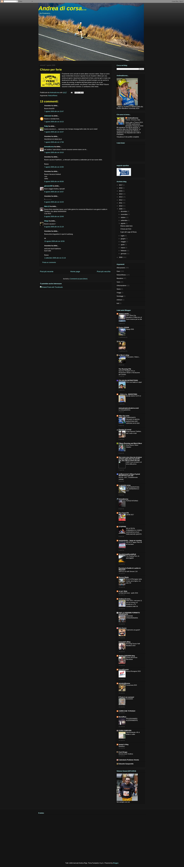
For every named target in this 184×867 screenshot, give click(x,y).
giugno (123, 239)
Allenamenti (121, 268)
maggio (123, 241)
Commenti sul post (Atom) (78, 279)
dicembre (124, 211)
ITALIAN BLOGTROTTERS (128, 380)
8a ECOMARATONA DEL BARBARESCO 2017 (132, 489)
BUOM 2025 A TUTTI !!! (133, 396)
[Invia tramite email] (75, 93)
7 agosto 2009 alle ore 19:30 (54, 167)
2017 (121, 185)
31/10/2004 (129, 699)
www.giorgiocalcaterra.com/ (129, 408)
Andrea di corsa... (62, 8)
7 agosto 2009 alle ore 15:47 (54, 111)
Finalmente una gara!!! (133, 630)
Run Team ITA (124, 513)
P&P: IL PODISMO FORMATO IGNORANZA (129, 613)
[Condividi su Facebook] (81, 93)
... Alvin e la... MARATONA (128, 394)
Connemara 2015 (131, 685)
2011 (121, 203)
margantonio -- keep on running (130, 540)
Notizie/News (52, 95)
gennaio (124, 253)
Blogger (115, 863)
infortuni (119, 300)
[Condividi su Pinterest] (83, 93)
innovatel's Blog (124, 642)
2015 (121, 191)
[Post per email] (71, 92)
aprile (123, 244)
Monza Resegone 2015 (133, 671)
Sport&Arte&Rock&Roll (127, 554)
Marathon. (122, 746)
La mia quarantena (124, 410)
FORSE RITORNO (132, 501)
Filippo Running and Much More (130, 443)
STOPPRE (122, 526)
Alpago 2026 (130, 329)
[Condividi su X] (79, 93)
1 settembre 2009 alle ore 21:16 (55, 258)
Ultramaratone (121, 285)
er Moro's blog (124, 355)
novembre (124, 214)
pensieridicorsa (124, 683)
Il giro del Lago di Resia (128, 232)
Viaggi (119, 292)
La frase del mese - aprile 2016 (128, 593)
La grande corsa (125, 485)
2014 (121, 194)
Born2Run (122, 717)
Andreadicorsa (132, 118)
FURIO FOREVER (125, 730)
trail (118, 303)
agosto (123, 223)
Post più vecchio (103, 271)
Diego (46, 221)
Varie (118, 282)
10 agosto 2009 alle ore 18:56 (54, 241)
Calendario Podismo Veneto (129, 760)
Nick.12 (47, 206)
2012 (121, 200)
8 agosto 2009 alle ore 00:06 (54, 181)
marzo (123, 247)
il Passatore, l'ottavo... (133, 357)
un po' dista (123, 591)
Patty (46, 126)
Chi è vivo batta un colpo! (134, 382)
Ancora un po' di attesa (126, 754)
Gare (118, 271)
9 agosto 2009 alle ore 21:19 (54, 227)
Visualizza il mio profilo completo (128, 137)
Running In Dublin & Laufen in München (130, 569)
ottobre (123, 217)
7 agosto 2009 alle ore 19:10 (54, 152)
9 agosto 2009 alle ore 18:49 (54, 216)
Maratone (120, 278)
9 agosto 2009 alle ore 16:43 (54, 202)
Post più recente (46, 271)
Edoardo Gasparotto (126, 764)
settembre (124, 220)
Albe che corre (124, 416)
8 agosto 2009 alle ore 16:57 (54, 192)
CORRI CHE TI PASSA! (127, 711)
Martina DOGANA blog (127, 656)
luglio (123, 236)
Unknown (47, 116)
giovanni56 (48, 186)
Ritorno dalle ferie (126, 226)
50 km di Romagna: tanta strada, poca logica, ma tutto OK (134, 581)
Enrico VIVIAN (124, 327)
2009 (121, 209)
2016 (121, 188)
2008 (121, 257)
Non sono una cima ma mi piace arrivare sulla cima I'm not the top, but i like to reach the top (130, 458)
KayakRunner (124, 669)
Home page (75, 271)
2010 (121, 206)
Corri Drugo (123, 752)
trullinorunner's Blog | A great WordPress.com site (129, 474)
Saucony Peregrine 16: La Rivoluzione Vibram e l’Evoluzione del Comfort (129, 372)
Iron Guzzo (123, 628)
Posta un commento (49, 262)
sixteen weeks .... (125, 314)
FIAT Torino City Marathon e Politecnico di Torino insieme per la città (134, 317)
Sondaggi (120, 296)
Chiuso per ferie (125, 229)
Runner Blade (124, 577)
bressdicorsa (49, 146)
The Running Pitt (125, 369)
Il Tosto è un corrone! (126, 697)
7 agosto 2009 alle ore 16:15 (54, 121)
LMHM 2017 (130, 514)
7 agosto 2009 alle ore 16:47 (54, 132)
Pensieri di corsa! (125, 429)
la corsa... (122, 341)
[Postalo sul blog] (77, 93)
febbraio (124, 250)
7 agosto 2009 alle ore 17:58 (54, 142)
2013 (121, 197)
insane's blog (123, 744)
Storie (119, 289)
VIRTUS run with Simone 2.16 (128, 571)
